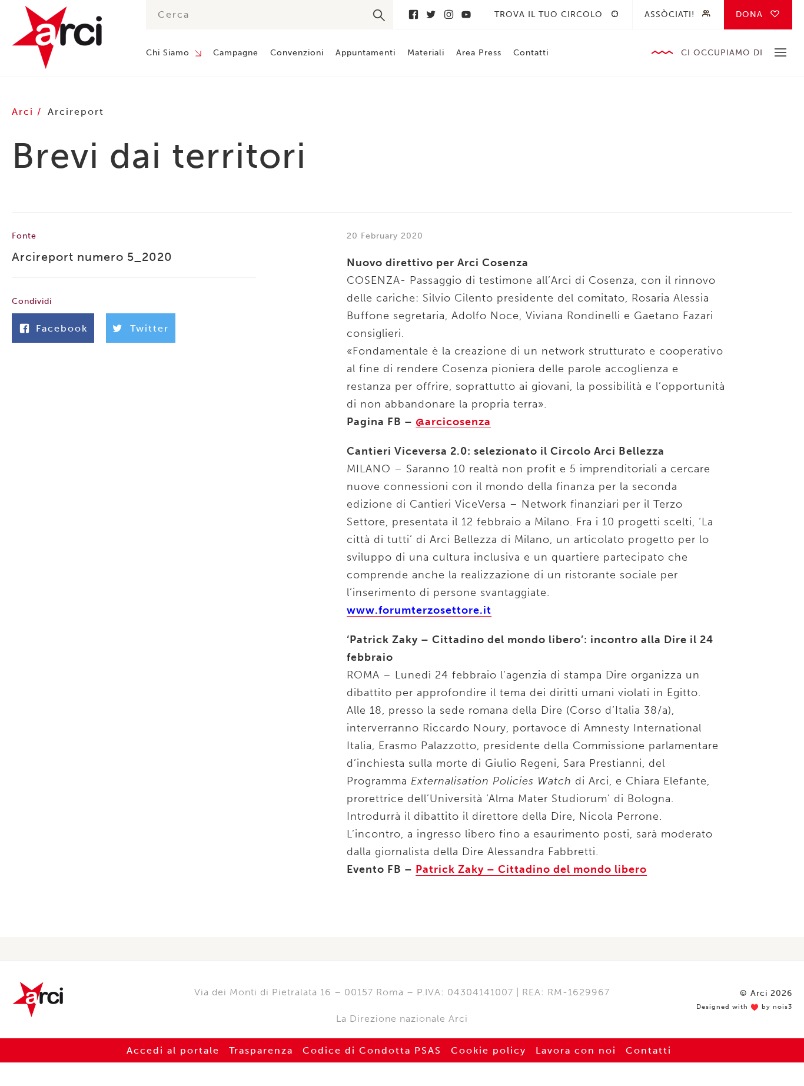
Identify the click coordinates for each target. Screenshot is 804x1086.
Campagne (235, 53)
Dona (749, 14)
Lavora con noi (576, 1050)
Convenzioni (297, 53)
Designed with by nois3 (744, 1007)
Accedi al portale (173, 1050)
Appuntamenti (365, 53)
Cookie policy (488, 1050)
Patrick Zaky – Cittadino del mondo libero (531, 869)
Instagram (448, 14)
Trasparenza (261, 1050)
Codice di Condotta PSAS (372, 1050)
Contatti (531, 53)
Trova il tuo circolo (548, 14)
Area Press (478, 53)
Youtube (466, 14)
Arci (67, 37)
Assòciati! (669, 14)
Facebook (413, 14)
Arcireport (76, 111)
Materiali (425, 53)
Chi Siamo (168, 53)
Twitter (431, 14)
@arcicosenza (453, 421)
